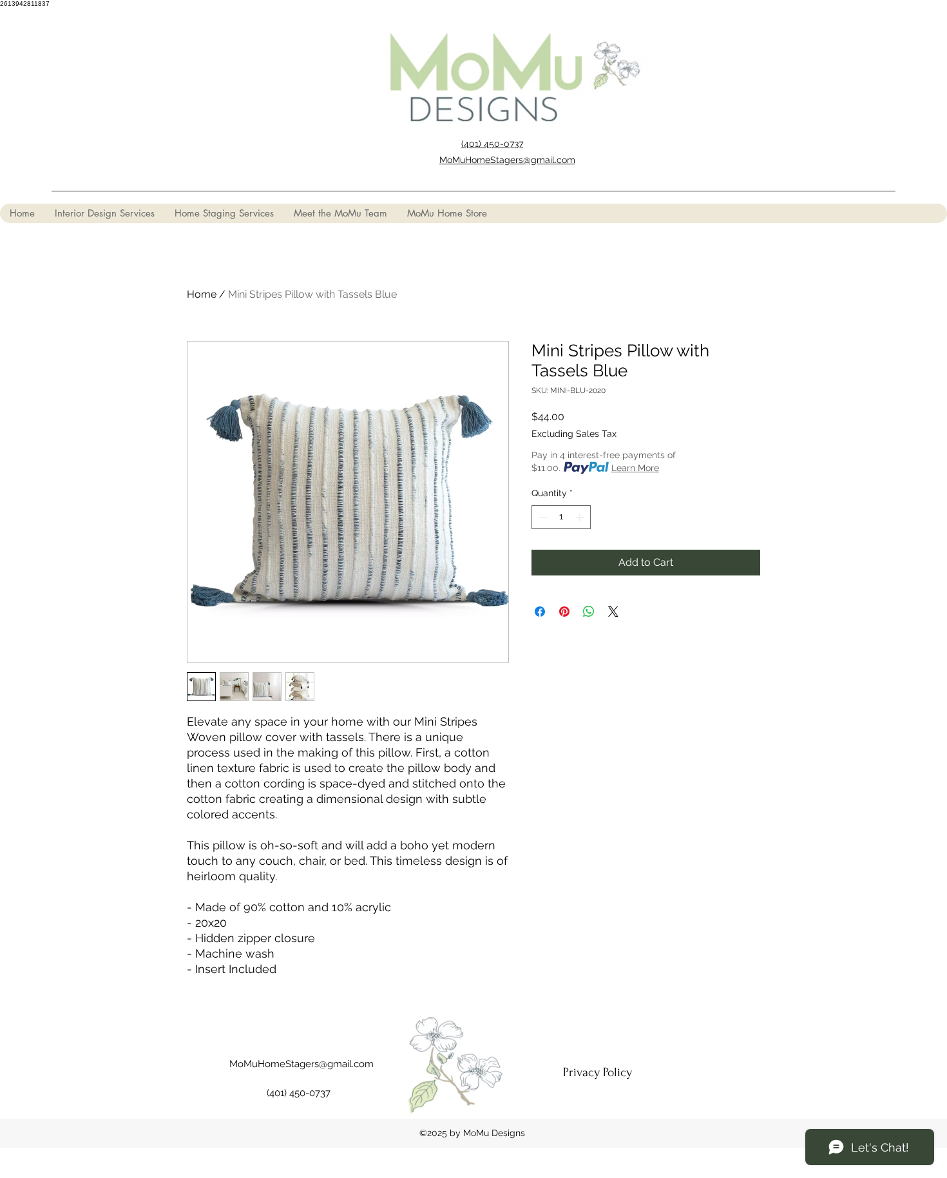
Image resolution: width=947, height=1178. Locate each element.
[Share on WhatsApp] (589, 611)
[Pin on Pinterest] (564, 611)
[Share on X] (613, 611)
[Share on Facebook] (540, 611)
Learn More (635, 468)
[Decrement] (541, 517)
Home (201, 294)
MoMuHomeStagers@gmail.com (301, 1064)
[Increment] (581, 517)
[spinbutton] (561, 517)
